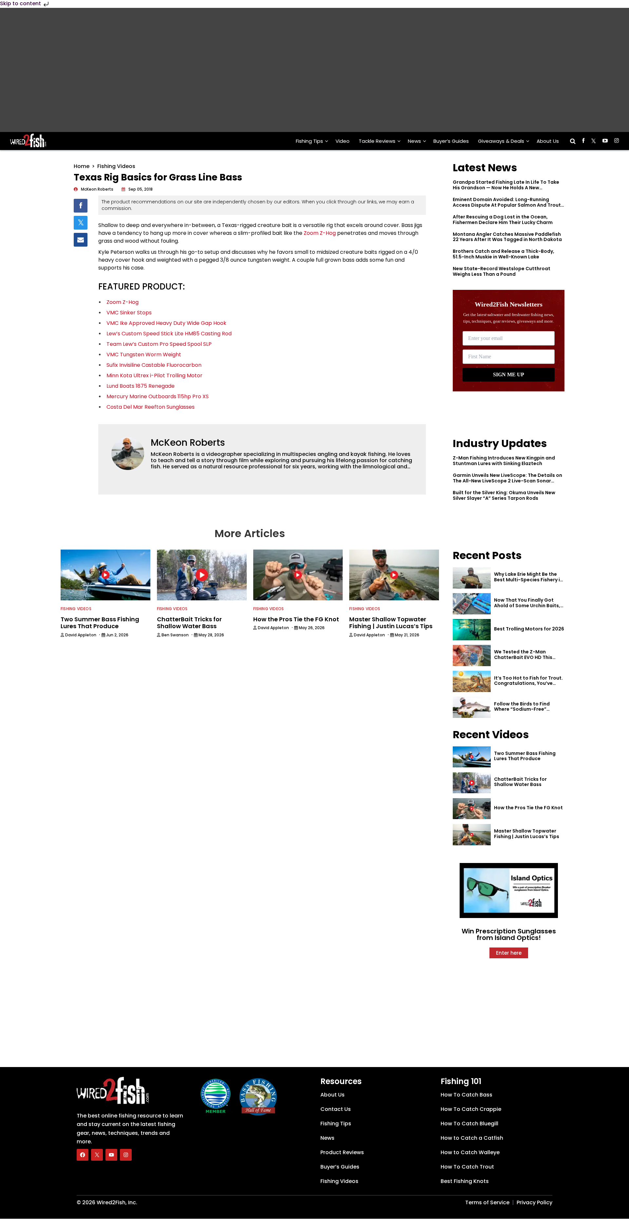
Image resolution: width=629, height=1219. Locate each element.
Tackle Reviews (377, 141)
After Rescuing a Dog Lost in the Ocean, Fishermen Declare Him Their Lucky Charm (503, 220)
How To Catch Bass (466, 1094)
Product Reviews (342, 1152)
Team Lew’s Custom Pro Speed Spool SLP (159, 344)
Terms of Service (487, 1202)
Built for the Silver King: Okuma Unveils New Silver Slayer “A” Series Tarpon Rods (504, 495)
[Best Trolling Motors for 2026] (472, 629)
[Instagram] (126, 1155)
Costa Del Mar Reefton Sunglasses (150, 407)
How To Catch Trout (467, 1167)
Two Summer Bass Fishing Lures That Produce (525, 756)
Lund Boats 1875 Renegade (140, 386)
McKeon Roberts (188, 442)
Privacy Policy (534, 1202)
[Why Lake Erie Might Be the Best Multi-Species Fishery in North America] (472, 578)
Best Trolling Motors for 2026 (529, 629)
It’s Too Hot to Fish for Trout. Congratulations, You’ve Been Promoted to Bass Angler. (528, 686)
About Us (548, 141)
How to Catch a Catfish (472, 1138)
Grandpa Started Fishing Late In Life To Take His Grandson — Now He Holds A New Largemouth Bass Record (506, 188)
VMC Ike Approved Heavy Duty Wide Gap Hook (166, 323)
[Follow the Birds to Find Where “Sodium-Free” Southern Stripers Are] (472, 707)
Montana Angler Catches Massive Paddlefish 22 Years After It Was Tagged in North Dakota (507, 237)
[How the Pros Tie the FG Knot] (472, 808)
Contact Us (335, 1109)
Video (342, 141)
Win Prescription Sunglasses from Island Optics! (509, 934)
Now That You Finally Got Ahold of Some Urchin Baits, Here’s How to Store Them (527, 605)
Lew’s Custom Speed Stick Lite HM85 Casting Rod (169, 333)
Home (81, 166)
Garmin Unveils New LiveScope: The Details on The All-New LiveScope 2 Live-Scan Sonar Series (507, 481)
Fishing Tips (309, 141)
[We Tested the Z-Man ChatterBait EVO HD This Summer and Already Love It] (472, 655)
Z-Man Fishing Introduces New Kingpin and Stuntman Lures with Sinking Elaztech (504, 461)
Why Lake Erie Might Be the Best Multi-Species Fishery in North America (528, 580)
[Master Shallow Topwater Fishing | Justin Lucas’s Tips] (472, 834)
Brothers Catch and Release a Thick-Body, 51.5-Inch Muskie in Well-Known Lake (503, 254)
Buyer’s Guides (451, 141)
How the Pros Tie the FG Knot (528, 807)
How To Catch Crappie (471, 1109)
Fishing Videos (116, 166)
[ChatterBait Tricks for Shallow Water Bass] (472, 783)
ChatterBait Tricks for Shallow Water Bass (520, 782)
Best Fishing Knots (465, 1181)
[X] (97, 1155)
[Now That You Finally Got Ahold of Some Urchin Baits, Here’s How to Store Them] (472, 603)
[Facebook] (82, 1155)
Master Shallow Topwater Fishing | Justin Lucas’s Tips (526, 834)
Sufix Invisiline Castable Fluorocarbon (153, 365)
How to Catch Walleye (470, 1152)
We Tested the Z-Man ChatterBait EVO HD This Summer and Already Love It (527, 657)
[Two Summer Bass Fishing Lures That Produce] (472, 757)
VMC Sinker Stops (129, 312)
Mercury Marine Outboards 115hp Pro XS (157, 396)
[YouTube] (111, 1155)
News (414, 141)
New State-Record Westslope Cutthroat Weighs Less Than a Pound (501, 271)
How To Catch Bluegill (469, 1123)
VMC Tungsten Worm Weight (143, 354)
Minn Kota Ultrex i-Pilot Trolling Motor (154, 375)
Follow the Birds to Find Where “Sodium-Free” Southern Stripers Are (522, 709)
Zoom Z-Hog (320, 233)
